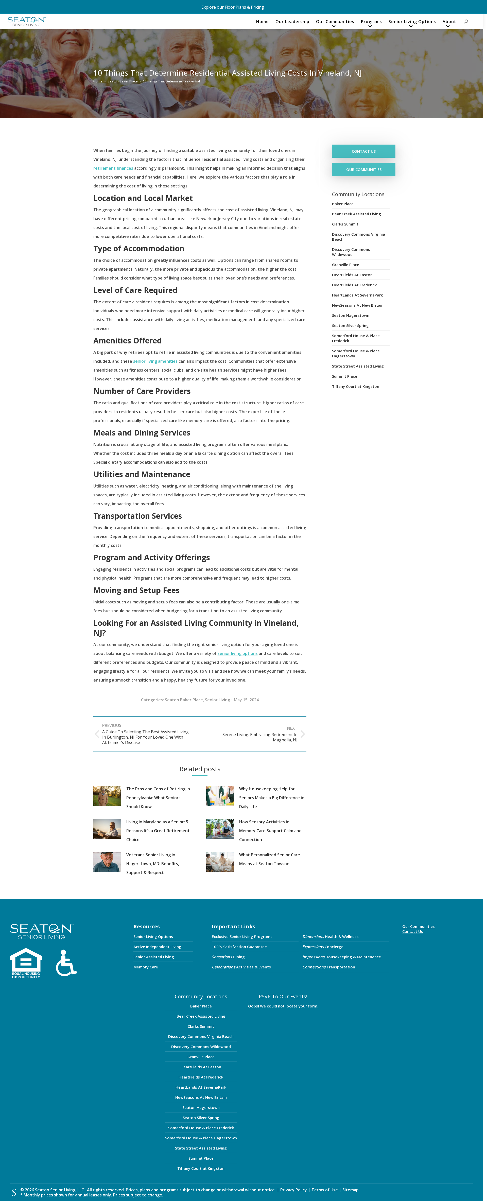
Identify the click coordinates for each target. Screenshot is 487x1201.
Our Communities (418, 926)
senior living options (238, 653)
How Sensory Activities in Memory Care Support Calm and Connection (270, 830)
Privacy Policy (293, 1190)
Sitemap (350, 1190)
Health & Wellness (330, 936)
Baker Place (343, 203)
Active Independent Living (157, 946)
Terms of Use (325, 1190)
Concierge (322, 946)
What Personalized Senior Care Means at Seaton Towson (269, 859)
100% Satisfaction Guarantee (239, 946)
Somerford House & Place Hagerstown (356, 353)
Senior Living (217, 700)
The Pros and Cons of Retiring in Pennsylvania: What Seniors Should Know (158, 797)
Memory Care (145, 966)
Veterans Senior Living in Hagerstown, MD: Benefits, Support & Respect (152, 863)
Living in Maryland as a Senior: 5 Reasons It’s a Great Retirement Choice (158, 830)
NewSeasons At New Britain (358, 305)
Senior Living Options (153, 936)
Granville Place (345, 264)
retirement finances (113, 168)
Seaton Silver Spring (350, 325)
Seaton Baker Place (184, 700)
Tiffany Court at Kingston (355, 386)
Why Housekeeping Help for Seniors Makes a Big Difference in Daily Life (271, 797)
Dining (228, 956)
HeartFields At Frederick (354, 284)
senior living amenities (155, 361)
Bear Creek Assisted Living (356, 213)
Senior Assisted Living (153, 956)
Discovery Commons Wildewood (351, 252)
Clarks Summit (345, 224)
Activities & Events (241, 966)
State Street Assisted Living (358, 366)
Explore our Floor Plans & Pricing (232, 7)
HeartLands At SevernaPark (357, 295)
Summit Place (344, 376)
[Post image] (107, 796)
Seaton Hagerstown (350, 315)
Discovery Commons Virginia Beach (358, 237)
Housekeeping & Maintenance (341, 956)
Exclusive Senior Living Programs (242, 936)
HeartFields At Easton (352, 274)
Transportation (328, 966)
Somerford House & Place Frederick (356, 338)
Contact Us (412, 931)
